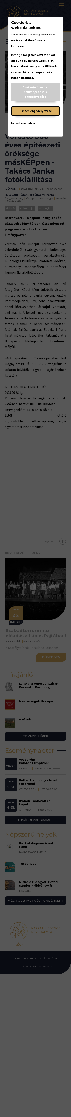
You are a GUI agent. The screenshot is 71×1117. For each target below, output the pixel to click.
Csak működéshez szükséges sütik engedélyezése (35, 92)
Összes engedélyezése (35, 111)
